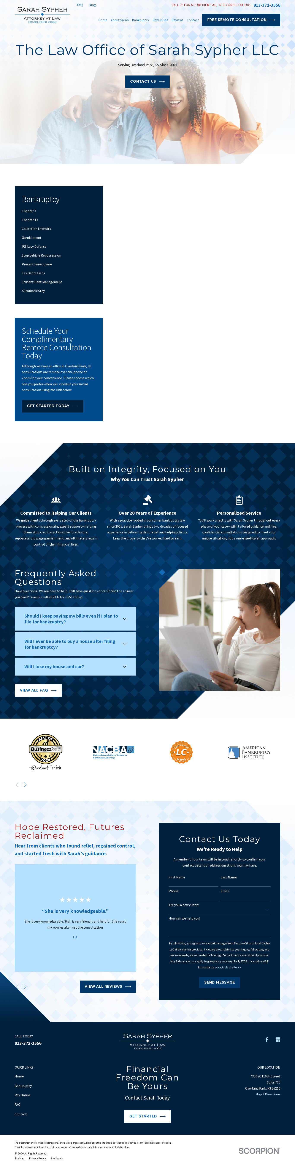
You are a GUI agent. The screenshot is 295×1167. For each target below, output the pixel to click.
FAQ (80, 5)
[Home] (42, 14)
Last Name (229, 877)
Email (225, 891)
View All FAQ (34, 690)
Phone (173, 891)
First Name (177, 877)
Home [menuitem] (102, 20)
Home (19, 1076)
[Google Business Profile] (278, 1039)
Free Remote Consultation (237, 20)
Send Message (219, 982)
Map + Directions (267, 1094)
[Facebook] (267, 1039)
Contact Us (143, 81)
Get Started (143, 1116)
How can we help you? (184, 918)
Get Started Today (48, 406)
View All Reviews (103, 986)
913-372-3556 (267, 5)
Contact (21, 1114)
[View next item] (25, 784)
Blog (92, 5)
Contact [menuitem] (193, 20)
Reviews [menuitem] (177, 20)
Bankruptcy (23, 1086)
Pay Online (22, 1095)
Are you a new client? (184, 905)
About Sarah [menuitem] (120, 20)
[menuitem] (59, 211)
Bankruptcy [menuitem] (140, 20)
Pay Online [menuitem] (160, 20)
